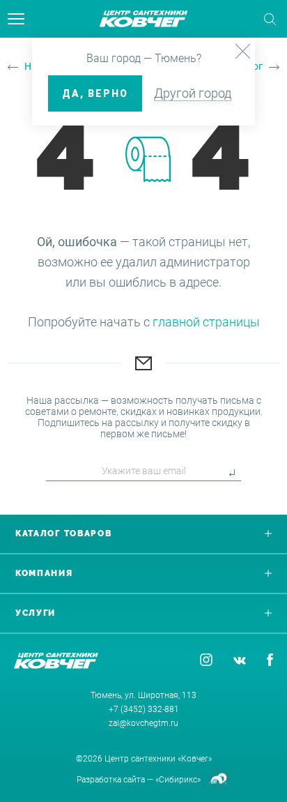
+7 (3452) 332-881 (144, 709)
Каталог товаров (63, 533)
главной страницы (206, 322)
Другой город (192, 93)
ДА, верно (95, 93)
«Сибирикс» (178, 779)
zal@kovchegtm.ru (143, 723)
